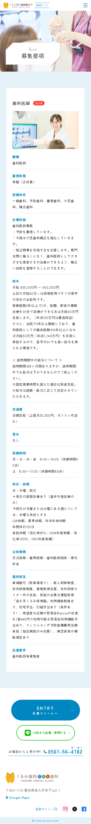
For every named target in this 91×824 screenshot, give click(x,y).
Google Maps (19, 797)
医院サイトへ (44, 809)
